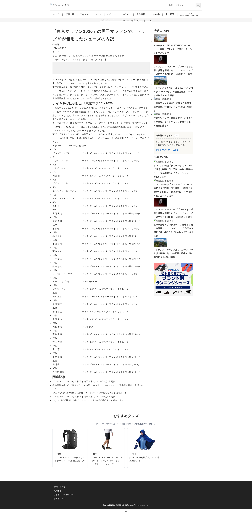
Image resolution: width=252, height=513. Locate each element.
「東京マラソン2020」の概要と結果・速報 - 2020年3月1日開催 (83, 381)
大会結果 (155, 14)
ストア (189, 14)
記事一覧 (70, 14)
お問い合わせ (59, 487)
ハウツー (111, 14)
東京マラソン (82, 56)
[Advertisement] (101, 68)
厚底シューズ (68, 56)
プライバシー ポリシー (64, 495)
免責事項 (58, 491)
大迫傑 (102, 56)
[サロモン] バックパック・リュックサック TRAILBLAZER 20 (70, 459)
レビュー (126, 14)
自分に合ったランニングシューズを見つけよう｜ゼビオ (126, 20)
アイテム (84, 14)
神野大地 (93, 56)
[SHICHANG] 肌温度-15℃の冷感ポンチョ (144, 459)
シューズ (56, 56)
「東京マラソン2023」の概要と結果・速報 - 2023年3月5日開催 (83, 396)
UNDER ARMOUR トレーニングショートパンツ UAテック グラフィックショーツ (107, 460)
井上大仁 (110, 56)
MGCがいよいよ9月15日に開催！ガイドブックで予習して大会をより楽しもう (90, 393)
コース (98, 14)
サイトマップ (59, 499)
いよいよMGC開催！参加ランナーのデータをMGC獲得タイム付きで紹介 (88, 400)
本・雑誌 (170, 14)
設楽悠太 (119, 56)
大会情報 (140, 14)
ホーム (56, 14)
